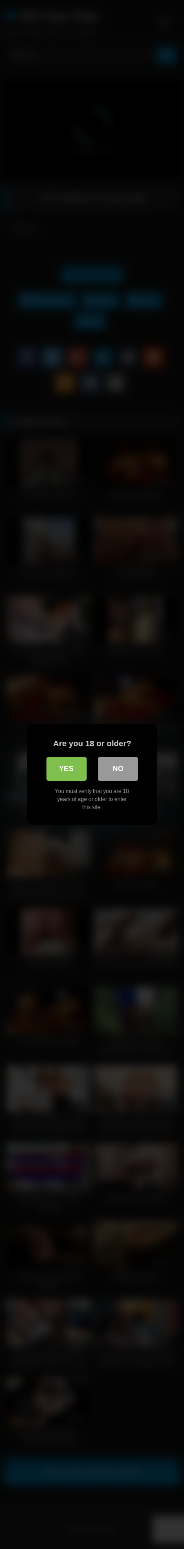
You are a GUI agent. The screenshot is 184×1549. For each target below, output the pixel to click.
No (118, 768)
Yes (66, 768)
